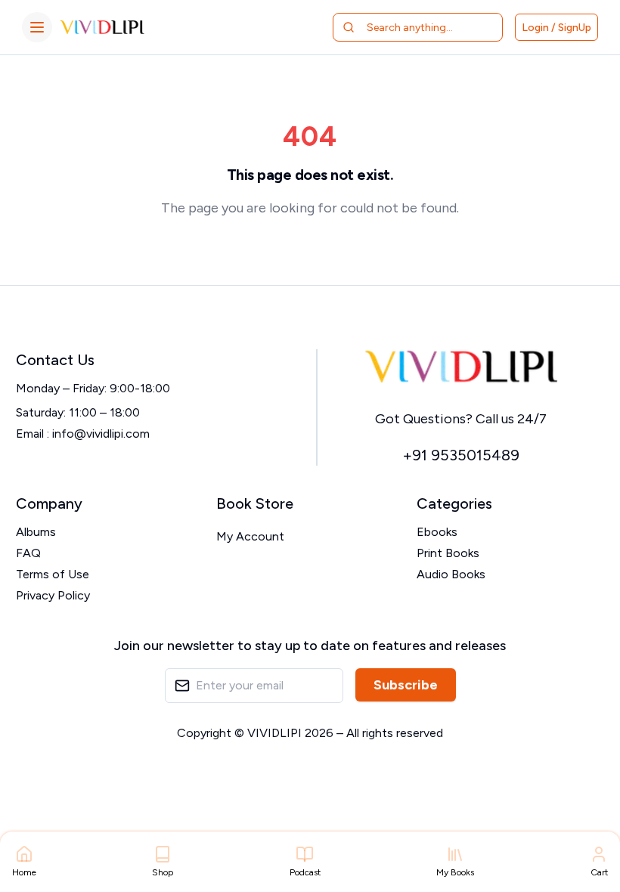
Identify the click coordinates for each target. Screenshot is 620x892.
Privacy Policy (53, 595)
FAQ (28, 553)
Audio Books (451, 574)
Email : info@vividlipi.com (83, 433)
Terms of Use (52, 574)
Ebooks (437, 532)
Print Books (448, 553)
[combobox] (427, 27)
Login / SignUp (556, 27)
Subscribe (406, 685)
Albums (36, 532)
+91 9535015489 (460, 455)
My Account (250, 536)
